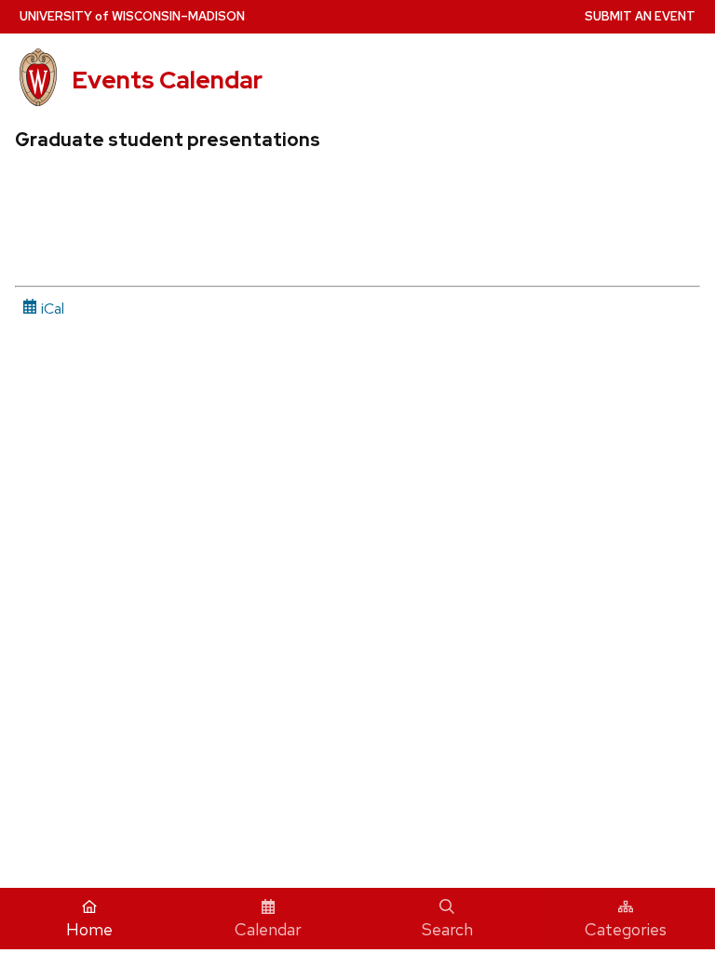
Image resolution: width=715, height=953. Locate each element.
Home (89, 929)
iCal (50, 308)
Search (447, 929)
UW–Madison (132, 16)
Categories (626, 929)
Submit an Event (640, 16)
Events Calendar (167, 80)
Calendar (268, 929)
